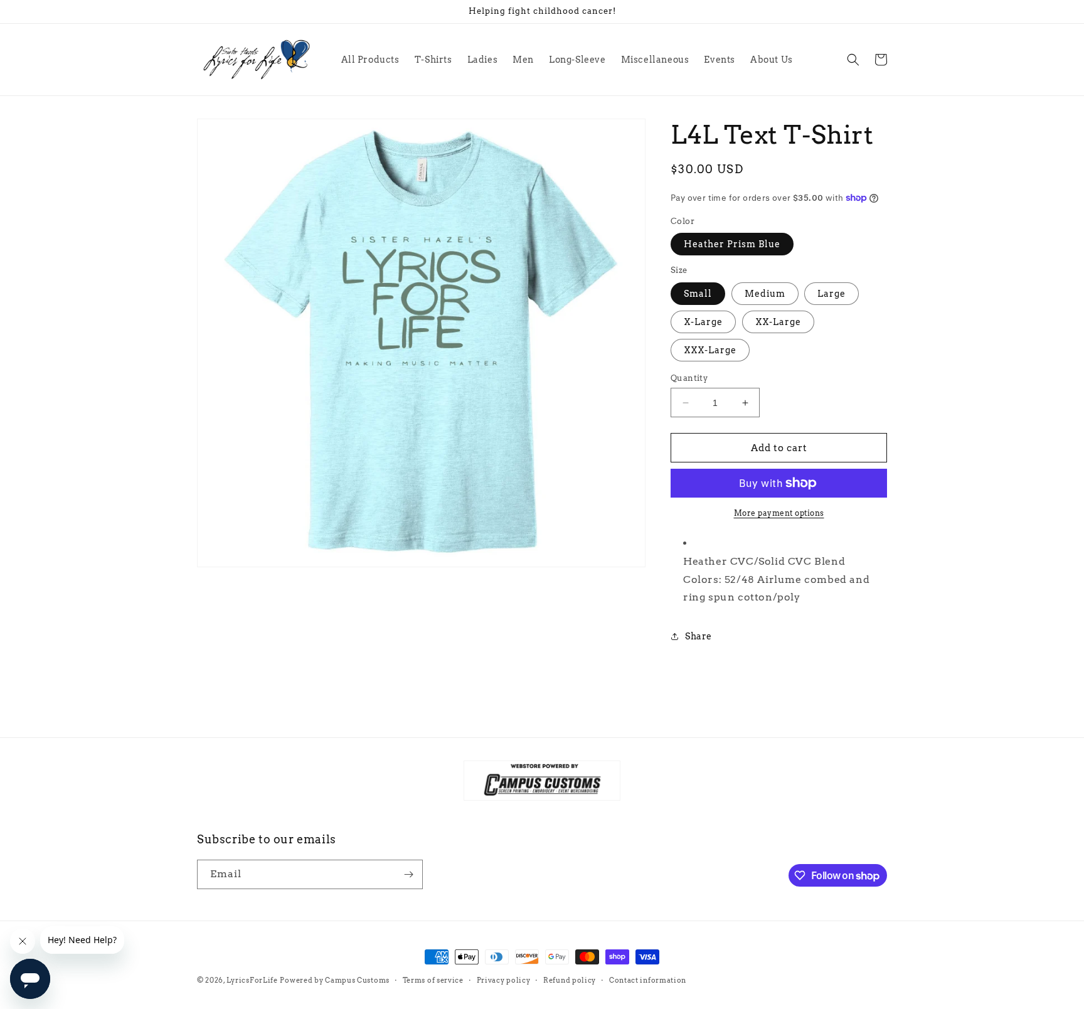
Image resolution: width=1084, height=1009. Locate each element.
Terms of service (433, 980)
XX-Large (778, 322)
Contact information (647, 980)
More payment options (779, 513)
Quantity (689, 378)
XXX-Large (710, 350)
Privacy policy (504, 980)
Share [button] (698, 636)
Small (698, 294)
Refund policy (569, 980)
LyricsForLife (252, 980)
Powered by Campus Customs (335, 980)
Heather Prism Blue (732, 244)
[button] (853, 59)
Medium (765, 294)
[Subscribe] (408, 874)
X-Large (703, 322)
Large (831, 294)
